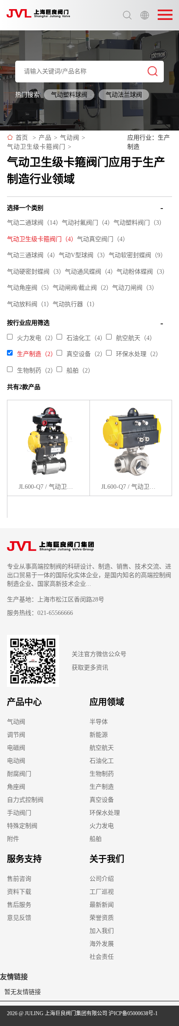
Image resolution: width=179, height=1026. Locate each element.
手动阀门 (19, 813)
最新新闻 (102, 905)
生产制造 (102, 787)
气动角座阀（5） (30, 287)
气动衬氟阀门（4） (87, 222)
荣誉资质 (102, 918)
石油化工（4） (86, 338)
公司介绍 (102, 879)
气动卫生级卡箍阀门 (36, 147)
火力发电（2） (36, 338)
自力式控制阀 (25, 800)
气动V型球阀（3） (84, 255)
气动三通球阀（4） (33, 255)
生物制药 (102, 774)
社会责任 (102, 957)
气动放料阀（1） (30, 304)
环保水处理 (105, 813)
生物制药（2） (36, 370)
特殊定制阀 (22, 826)
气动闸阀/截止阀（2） (82, 287)
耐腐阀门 (19, 774)
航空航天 (102, 748)
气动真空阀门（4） (103, 239)
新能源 (99, 735)
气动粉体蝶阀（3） (142, 271)
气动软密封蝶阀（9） (137, 255)
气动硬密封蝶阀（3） (36, 271)
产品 (45, 137)
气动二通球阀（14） (34, 222)
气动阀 (70, 137)
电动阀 (16, 761)
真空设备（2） (86, 354)
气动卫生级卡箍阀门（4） (42, 239)
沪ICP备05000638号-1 (133, 1013)
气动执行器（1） (75, 304)
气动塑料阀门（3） (139, 222)
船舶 (96, 839)
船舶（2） (80, 370)
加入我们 (102, 931)
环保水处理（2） (139, 354)
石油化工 (102, 761)
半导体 (99, 722)
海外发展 (102, 944)
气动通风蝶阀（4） (90, 271)
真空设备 (102, 800)
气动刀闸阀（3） (135, 287)
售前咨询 (19, 879)
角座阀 (16, 787)
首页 (22, 137)
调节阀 (16, 735)
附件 (13, 839)
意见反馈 (19, 918)
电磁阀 (16, 748)
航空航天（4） (136, 338)
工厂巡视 (102, 892)
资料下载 (19, 892)
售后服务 (19, 905)
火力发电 (102, 826)
